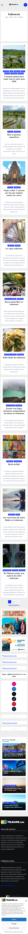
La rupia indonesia (14, 249)
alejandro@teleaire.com (8, 885)
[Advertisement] (14, 28)
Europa (14, 751)
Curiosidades (10, 405)
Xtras (17, 514)
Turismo (6, 71)
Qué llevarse (17, 461)
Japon (6, 768)
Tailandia (13, 73)
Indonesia (17, 71)
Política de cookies (8, 931)
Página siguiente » (14, 605)
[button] (25, 900)
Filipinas (15, 570)
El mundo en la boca (10, 354)
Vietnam (20, 73)
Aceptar (14, 919)
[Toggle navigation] (2, 5)
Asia (11, 71)
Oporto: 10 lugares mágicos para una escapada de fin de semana (14, 756)
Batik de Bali (14, 464)
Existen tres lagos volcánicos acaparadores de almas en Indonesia (14, 411)
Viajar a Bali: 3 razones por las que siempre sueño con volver (14, 193)
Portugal (7, 751)
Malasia (7, 73)
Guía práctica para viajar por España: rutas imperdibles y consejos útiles (13, 790)
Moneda (17, 245)
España (13, 785)
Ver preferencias (14, 928)
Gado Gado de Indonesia (14, 358)
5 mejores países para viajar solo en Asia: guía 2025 (14, 79)
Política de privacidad (18, 931)
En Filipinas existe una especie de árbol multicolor (14, 576)
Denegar (14, 923)
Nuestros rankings (10, 299)
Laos (23, 71)
